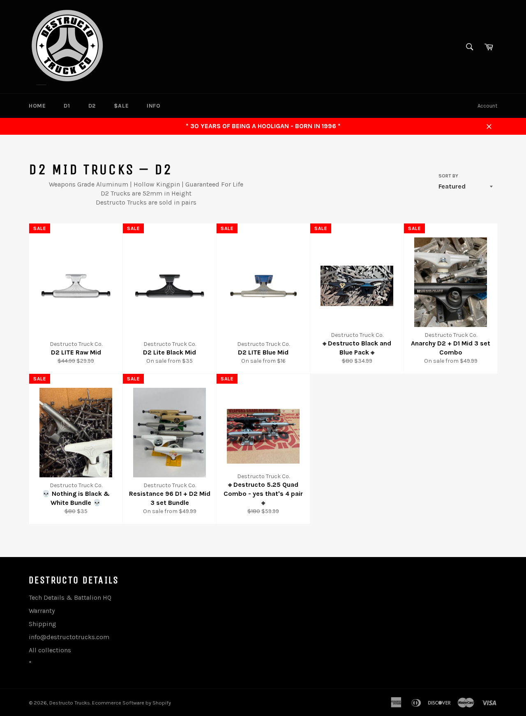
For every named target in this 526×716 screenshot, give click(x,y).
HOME (37, 105)
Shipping (42, 624)
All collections (50, 650)
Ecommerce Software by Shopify (131, 703)
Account (487, 106)
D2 (92, 105)
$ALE (121, 105)
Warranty (42, 611)
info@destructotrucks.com (69, 637)
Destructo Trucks (69, 703)
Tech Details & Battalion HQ (70, 597)
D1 (67, 105)
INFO (153, 105)
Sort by (448, 176)
